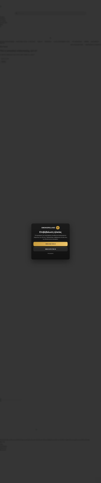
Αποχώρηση (50, 253)
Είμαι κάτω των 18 (50, 249)
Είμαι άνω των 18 (51, 244)
